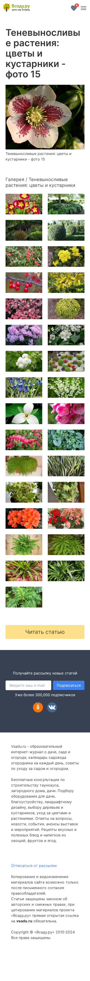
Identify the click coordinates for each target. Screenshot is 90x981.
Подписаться (69, 685)
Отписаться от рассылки (34, 865)
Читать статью (45, 632)
